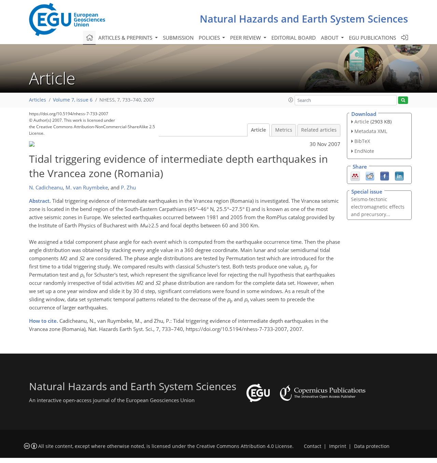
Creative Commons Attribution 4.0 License (244, 446)
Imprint (337, 446)
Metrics (283, 130)
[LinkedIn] (399, 175)
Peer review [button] (246, 37)
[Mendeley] (355, 175)
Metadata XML (370, 131)
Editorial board (293, 37)
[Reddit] (370, 175)
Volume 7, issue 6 (73, 100)
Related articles (319, 130)
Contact (312, 446)
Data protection (372, 446)
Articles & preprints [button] (126, 37)
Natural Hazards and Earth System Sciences (304, 18)
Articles (37, 100)
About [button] (330, 37)
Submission (178, 37)
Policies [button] (210, 37)
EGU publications (372, 37)
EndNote (364, 151)
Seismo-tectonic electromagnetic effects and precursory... (378, 206)
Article (258, 130)
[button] (290, 100)
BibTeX (362, 141)
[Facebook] (384, 175)
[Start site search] (403, 100)
